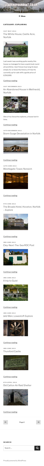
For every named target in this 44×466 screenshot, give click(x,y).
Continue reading (10, 81)
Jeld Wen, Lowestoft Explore (18, 316)
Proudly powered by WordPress (14, 460)
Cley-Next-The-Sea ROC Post (18, 245)
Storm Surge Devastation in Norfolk (21, 133)
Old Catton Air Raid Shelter (17, 385)
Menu (23, 16)
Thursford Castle (12, 351)
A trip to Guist (10, 280)
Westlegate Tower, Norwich (17, 169)
